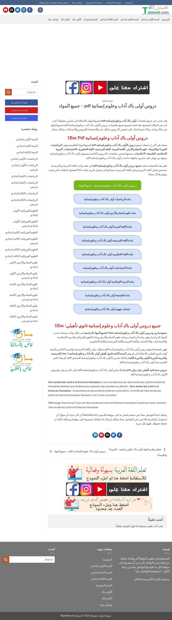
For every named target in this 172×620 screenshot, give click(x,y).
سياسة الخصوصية (94, 2)
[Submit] (8, 92)
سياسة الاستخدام (113, 2)
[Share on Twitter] (113, 435)
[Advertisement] (86, 49)
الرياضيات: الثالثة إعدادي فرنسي (24, 202)
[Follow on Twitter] (17, 10)
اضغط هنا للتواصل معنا (148, 571)
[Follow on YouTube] (5, 10)
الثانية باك (65, 19)
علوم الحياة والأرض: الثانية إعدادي (24, 286)
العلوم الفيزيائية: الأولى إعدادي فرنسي (25, 223)
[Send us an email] (11, 10)
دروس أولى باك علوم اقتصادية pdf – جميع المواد (79, 451)
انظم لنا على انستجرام (19, 118)
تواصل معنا (77, 2)
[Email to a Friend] (107, 435)
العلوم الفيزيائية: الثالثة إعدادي (21, 249)
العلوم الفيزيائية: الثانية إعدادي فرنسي (21, 241)
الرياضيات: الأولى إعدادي (24, 158)
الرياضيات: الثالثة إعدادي (24, 193)
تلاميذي (102, 414)
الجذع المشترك (91, 19)
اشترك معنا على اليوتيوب (19, 110)
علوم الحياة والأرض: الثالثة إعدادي (23, 308)
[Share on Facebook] (119, 435)
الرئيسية (129, 2)
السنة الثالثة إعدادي (109, 19)
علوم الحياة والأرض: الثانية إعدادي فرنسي (24, 297)
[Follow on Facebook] (30, 10)
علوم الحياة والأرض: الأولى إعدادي (23, 264)
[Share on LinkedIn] (95, 435)
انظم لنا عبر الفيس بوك (19, 102)
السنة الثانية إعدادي (130, 19)
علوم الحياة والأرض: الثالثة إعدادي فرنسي (23, 318)
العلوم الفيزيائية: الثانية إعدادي (21, 232)
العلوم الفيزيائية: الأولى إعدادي (25, 212)
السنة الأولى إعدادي (150, 19)
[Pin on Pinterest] (101, 435)
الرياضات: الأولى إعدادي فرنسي (25, 167)
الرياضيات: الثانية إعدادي (24, 176)
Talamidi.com (89, 414)
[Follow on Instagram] (24, 10)
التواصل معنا (147, 414)
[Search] (40, 10)
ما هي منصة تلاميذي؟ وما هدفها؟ (53, 2)
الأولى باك (76, 19)
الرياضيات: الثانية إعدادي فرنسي (24, 184)
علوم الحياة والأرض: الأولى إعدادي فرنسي (23, 275)
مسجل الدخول (139, 525)
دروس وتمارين (107, 100)
